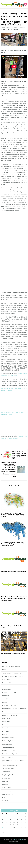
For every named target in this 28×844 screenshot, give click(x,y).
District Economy (6, 689)
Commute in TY (6, 682)
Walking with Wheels (7, 787)
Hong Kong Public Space (9, 705)
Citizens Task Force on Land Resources (12, 676)
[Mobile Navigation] (25, 4)
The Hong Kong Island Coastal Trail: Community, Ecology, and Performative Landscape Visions (13, 543)
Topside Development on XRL (10, 765)
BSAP (4, 670)
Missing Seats (6, 724)
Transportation (6, 771)
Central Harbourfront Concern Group (12, 673)
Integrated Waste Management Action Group (14, 708)
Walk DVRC (5, 781)
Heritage (4, 702)
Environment (5, 695)
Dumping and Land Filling (9, 692)
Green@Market (6, 699)
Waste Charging (6, 791)
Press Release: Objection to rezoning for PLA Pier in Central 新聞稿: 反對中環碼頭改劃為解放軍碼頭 (14, 598)
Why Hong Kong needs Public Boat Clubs (12, 626)
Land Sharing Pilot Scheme (9, 715)
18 (2, 825)
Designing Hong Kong (18, 839)
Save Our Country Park (8, 750)
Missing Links (6, 721)
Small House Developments (9, 754)
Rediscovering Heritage (8, 741)
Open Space (5, 731)
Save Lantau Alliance (8, 747)
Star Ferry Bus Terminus (8, 757)
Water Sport (5, 797)
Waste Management (7, 794)
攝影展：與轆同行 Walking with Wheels (13, 653)
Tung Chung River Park (8, 775)
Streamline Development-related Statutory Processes (13, 761)
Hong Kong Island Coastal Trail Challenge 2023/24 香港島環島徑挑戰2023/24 (12, 514)
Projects (4, 734)
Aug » (25, 832)
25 (2, 827)
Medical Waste (6, 718)
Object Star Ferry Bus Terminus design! (13, 571)
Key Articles (5, 711)
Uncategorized (6, 778)
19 (6, 825)
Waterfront (22, 27)
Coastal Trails (5, 27)
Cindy (16, 29)
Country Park (5, 686)
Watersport (5, 804)
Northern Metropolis (7, 728)
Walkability (14, 27)
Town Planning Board (8, 768)
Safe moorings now (7, 744)
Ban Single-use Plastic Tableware (11, 666)
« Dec (2, 832)
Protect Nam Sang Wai (8, 737)
